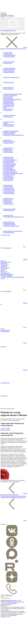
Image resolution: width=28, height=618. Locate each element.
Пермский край (7, 149)
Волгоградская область (9, 69)
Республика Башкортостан (10, 159)
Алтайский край (8, 52)
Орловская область (8, 142)
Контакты (3, 263)
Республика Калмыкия (9, 165)
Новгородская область (9, 133)
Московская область (9, 124)
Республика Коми (8, 168)
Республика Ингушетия (10, 164)
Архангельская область (9, 55)
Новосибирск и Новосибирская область (14, 135)
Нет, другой (10, 15)
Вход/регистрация (15, 277)
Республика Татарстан (9, 174)
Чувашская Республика (9, 224)
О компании (4, 265)
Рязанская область (8, 180)
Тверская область (8, 199)
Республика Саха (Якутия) (10, 172)
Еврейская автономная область (11, 77)
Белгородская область (9, 61)
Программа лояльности (7, 274)
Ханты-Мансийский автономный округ (14, 216)
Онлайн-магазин (5, 331)
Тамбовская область (9, 198)
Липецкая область (8, 116)
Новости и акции (5, 262)
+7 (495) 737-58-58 (5, 235)
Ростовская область (8, 178)
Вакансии (3, 271)
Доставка (3, 266)
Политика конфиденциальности (9, 600)
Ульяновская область (9, 210)
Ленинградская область (10, 115)
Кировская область (8, 102)
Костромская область (9, 103)
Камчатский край (8, 98)
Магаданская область (9, 121)
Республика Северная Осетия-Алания (13, 173)
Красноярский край (9, 106)
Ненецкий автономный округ (11, 131)
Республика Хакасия (9, 177)
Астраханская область (9, 56)
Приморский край (8, 150)
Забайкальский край (9, 82)
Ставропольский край (9, 193)
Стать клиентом (5, 273)
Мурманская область (9, 126)
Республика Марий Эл (9, 169)
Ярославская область (9, 232)
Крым (5, 107)
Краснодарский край (9, 104)
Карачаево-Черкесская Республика (12, 99)
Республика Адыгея (9, 157)
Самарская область (8, 185)
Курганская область (9, 109)
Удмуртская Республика (10, 209)
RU (1, 304)
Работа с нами (4, 267)
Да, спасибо (4, 15)
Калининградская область (10, 95)
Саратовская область (9, 188)
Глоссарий (3, 269)
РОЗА (2, 30)
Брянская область (8, 63)
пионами (9, 466)
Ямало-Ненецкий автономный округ (13, 231)
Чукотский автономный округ (11, 226)
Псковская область (8, 152)
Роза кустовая (12, 30)
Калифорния (8, 248)
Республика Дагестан (9, 162)
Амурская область (8, 54)
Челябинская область (9, 222)
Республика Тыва (8, 176)
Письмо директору (12, 601)
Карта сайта (20, 601)
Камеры (25, 259)
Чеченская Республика (9, 223)
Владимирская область (9, 68)
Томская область (8, 201)
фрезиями (21, 465)
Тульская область (8, 202)
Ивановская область (9, 87)
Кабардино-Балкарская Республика (13, 94)
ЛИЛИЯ (6, 30)
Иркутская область (8, 89)
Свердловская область (9, 190)
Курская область (8, 110)
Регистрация (16, 420)
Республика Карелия (9, 166)
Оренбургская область (9, 141)
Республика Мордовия (9, 170)
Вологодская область (9, 71)
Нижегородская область (10, 132)
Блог (2, 270)
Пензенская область (9, 148)
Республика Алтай (8, 158)
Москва (2, 48)
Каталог (3, 260)
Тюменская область (8, 203)
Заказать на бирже (5, 430)
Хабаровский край (8, 215)
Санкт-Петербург (9, 48)
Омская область (8, 140)
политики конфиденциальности (14, 614)
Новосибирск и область (20, 48)
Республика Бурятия (9, 161)
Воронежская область (9, 72)
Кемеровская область (9, 100)
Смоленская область (9, 192)
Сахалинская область (9, 189)
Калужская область (8, 96)
